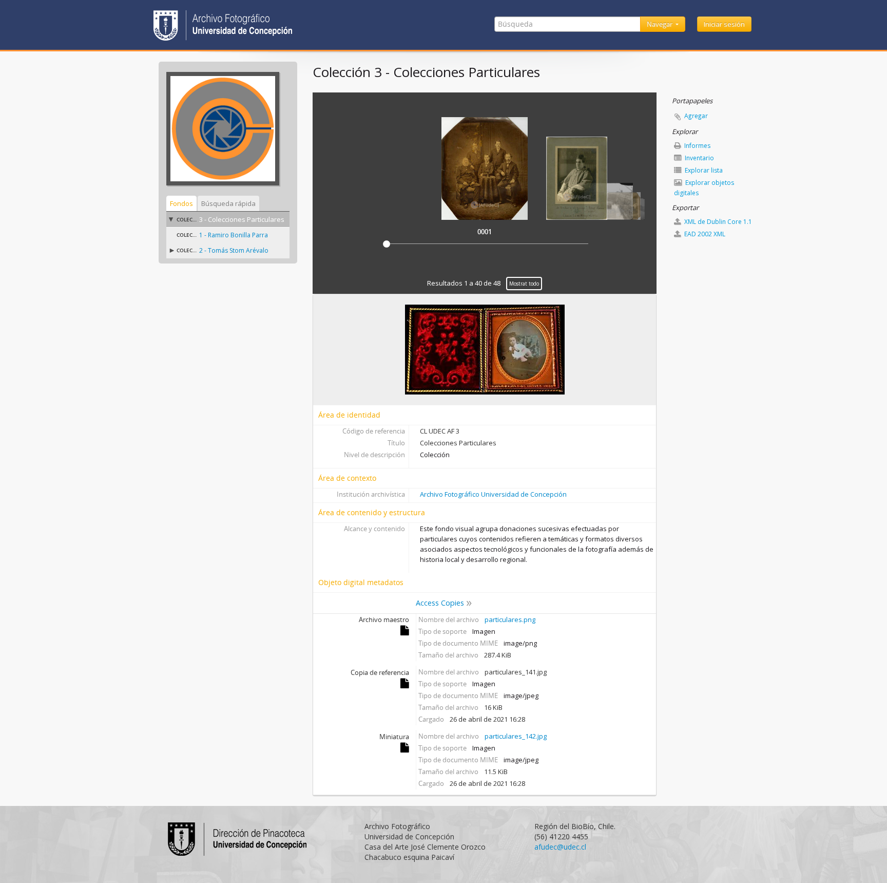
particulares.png (510, 619)
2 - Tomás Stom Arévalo (233, 250)
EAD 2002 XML (704, 234)
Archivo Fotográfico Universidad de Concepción (493, 494)
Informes (696, 145)
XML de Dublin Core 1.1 (717, 221)
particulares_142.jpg (516, 736)
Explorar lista (703, 170)
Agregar (696, 115)
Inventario (698, 158)
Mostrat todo (524, 283)
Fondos (181, 203)
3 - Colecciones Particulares (241, 219)
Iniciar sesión (724, 24)
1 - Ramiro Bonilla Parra (233, 235)
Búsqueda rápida (228, 203)
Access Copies (440, 603)
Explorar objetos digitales (704, 187)
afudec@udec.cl (560, 847)
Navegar (660, 24)
